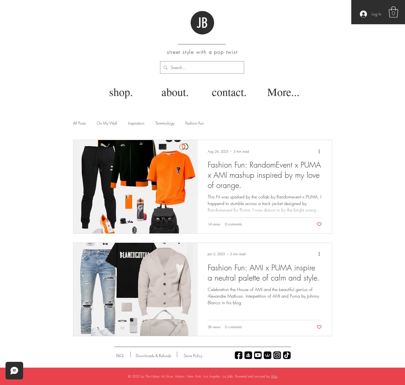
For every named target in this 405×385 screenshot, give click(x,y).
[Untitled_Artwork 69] (287, 355)
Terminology (164, 123)
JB (202, 23)
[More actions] (321, 151)
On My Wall (107, 123)
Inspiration (136, 123)
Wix (274, 376)
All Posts (79, 123)
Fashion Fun (194, 123)
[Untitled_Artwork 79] (277, 355)
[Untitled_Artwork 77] (258, 355)
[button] (393, 11)
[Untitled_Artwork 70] (238, 355)
